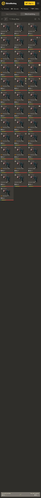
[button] (29, 3)
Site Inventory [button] (30, 14)
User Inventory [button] (11, 14)
